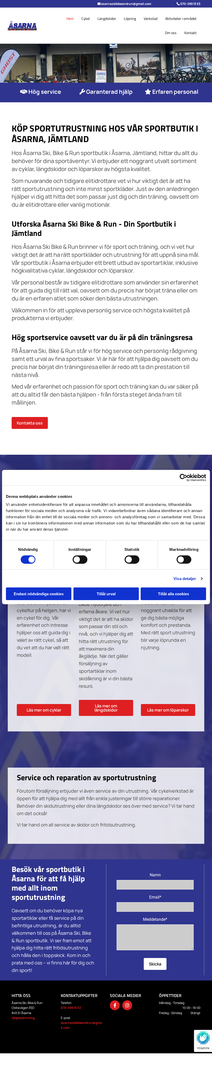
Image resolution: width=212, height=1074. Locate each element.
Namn (155, 874)
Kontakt (190, 32)
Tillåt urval (106, 594)
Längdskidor (106, 18)
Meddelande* (155, 919)
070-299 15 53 (71, 1008)
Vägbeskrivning (23, 1018)
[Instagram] (127, 1005)
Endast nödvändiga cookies (39, 594)
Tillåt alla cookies (173, 594)
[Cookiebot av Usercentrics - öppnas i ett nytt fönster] (183, 477)
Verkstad (150, 18)
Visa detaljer (184, 578)
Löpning (130, 18)
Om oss (171, 32)
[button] (30, 423)
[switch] (80, 559)
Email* (155, 897)
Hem (70, 18)
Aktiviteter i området (180, 18)
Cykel (85, 18)
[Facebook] (115, 1005)
